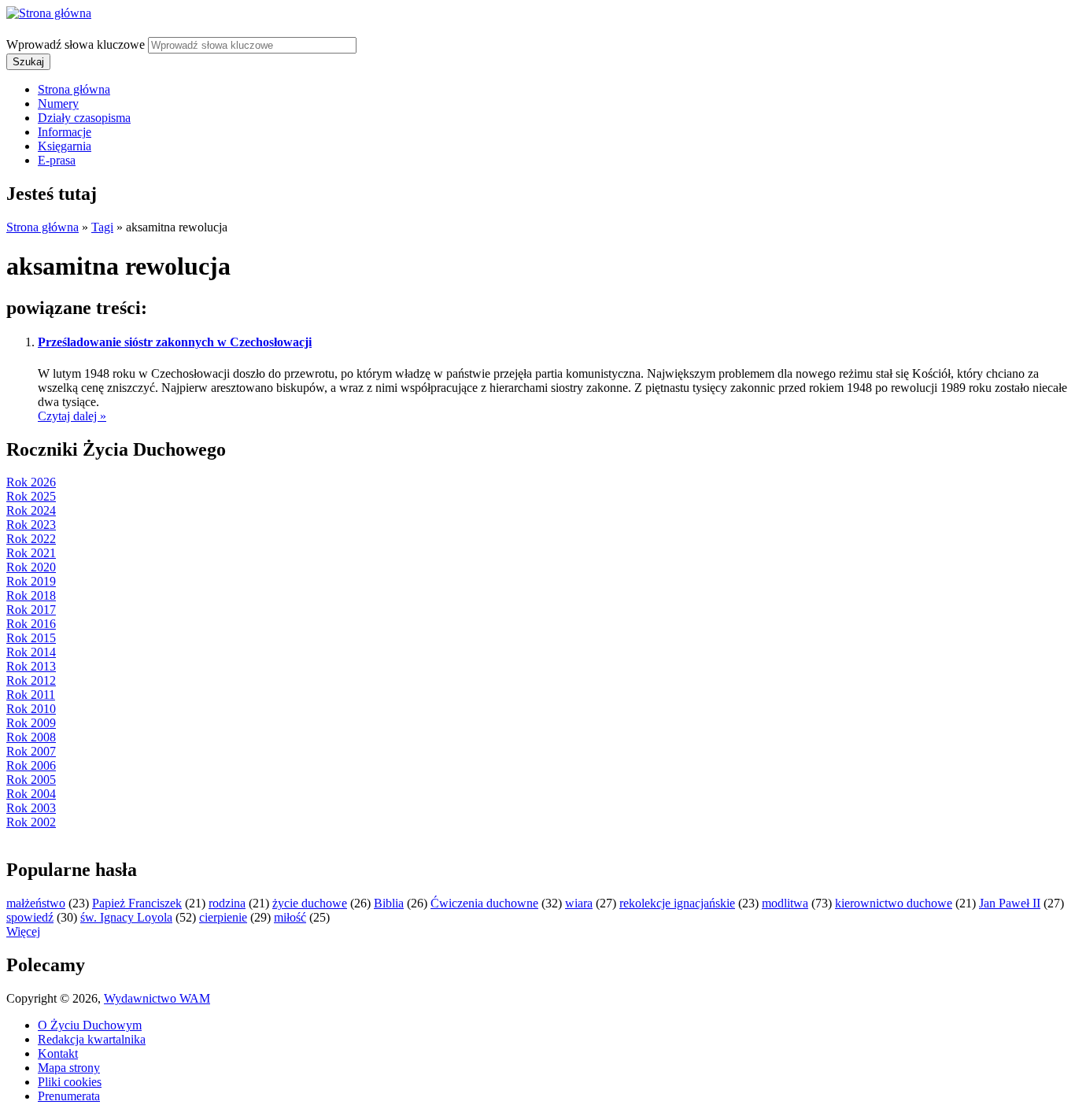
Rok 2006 (31, 765)
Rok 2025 (31, 496)
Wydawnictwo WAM (157, 998)
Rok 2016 (31, 623)
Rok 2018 (31, 595)
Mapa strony (69, 1067)
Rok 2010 (31, 708)
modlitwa (785, 903)
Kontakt (58, 1053)
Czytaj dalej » (72, 416)
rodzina (227, 903)
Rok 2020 (31, 567)
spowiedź (30, 917)
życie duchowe (309, 903)
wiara (579, 903)
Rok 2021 (31, 553)
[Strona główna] (48, 13)
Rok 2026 (31, 482)
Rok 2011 (30, 694)
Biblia (389, 903)
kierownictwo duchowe (893, 903)
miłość (290, 917)
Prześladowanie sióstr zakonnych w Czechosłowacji (175, 342)
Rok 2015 (31, 638)
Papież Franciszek (137, 903)
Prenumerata (69, 1096)
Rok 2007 (31, 751)
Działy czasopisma (84, 117)
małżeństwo (35, 903)
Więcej (23, 931)
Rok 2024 (31, 510)
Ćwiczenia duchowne (484, 903)
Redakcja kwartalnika (92, 1039)
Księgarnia (64, 146)
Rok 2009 (31, 723)
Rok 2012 (31, 680)
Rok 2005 (31, 779)
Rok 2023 (31, 524)
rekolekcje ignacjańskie (677, 903)
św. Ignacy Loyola (126, 917)
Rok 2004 (31, 793)
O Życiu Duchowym (90, 1025)
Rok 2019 (31, 581)
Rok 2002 (31, 822)
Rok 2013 (31, 666)
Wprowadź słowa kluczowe (77, 44)
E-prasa (57, 160)
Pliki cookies (70, 1081)
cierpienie (223, 917)
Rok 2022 (31, 538)
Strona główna (74, 89)
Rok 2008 (31, 737)
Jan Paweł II (1009, 903)
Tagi (102, 227)
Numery (58, 103)
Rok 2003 (31, 808)
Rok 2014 (31, 652)
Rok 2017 (31, 609)
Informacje (64, 132)
